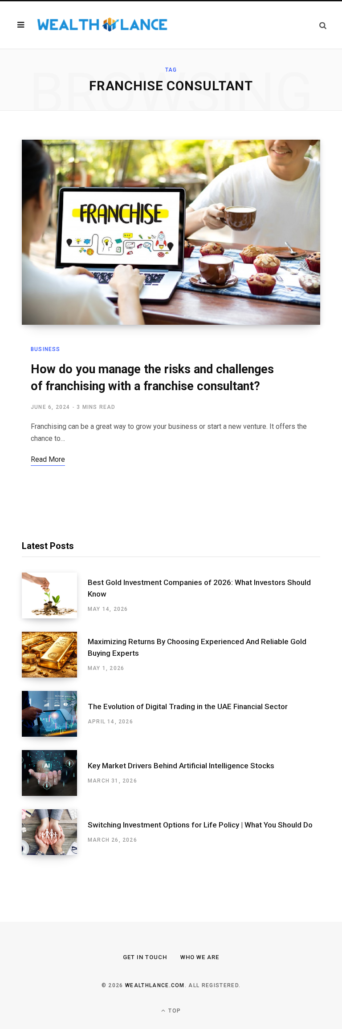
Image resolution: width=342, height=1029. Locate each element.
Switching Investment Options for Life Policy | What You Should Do (200, 824)
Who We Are (199, 957)
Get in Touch (145, 957)
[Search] (322, 25)
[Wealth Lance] (101, 25)
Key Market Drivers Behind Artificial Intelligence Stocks (181, 765)
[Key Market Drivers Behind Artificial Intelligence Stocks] (55, 773)
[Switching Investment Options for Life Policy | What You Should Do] (55, 832)
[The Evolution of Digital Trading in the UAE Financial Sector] (55, 714)
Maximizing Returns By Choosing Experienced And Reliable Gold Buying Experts (197, 647)
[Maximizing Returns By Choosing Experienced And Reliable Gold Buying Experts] (55, 655)
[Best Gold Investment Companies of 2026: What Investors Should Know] (55, 595)
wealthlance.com (155, 985)
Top (174, 1011)
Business (46, 349)
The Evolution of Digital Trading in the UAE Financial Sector (188, 706)
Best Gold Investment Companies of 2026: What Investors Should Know (199, 588)
